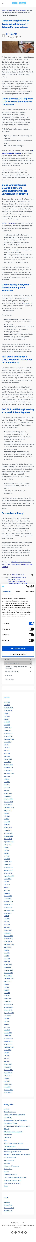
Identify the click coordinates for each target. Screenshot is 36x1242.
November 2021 (8, 836)
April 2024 (7, 753)
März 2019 (7, 927)
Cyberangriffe (20, 581)
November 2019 (8, 904)
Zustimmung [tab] (6, 591)
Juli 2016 (6, 1018)
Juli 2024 (6, 745)
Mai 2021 (6, 853)
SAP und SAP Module (10, 1157)
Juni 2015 (7, 1055)
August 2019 (7, 913)
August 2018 (7, 947)
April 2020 (7, 890)
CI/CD (10, 577)
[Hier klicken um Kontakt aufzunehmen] (12, 1232)
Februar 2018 (8, 964)
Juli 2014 (6, 1078)
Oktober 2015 (8, 1044)
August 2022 (7, 810)
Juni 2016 (7, 1021)
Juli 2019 (6, 916)
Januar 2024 (7, 762)
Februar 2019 (8, 930)
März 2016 (7, 1030)
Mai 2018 (6, 956)
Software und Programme (11, 1166)
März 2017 (7, 995)
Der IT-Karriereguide (19, 10)
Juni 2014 (7, 1081)
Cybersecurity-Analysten (15, 583)
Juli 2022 (6, 813)
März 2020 (7, 893)
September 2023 (9, 773)
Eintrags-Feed (8, 1205)
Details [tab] (18, 591)
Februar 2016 (8, 1033)
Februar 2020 (8, 896)
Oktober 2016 (8, 1010)
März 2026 (7, 705)
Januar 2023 (7, 796)
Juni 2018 (7, 953)
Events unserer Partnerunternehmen (14, 1114)
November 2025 (8, 707)
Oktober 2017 (8, 976)
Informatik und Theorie (10, 1123)
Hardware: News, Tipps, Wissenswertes (15, 1120)
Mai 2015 (6, 1058)
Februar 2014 (8, 1084)
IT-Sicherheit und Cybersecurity (13, 1132)
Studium (6, 1171)
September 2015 (9, 1047)
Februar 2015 (8, 1064)
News (5, 1140)
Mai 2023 (6, 784)
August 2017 (7, 981)
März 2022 (7, 824)
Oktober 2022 (8, 804)
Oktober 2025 (8, 710)
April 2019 (7, 924)
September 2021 (9, 842)
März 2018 (7, 961)
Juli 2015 (6, 1053)
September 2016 (9, 1013)
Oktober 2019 (8, 907)
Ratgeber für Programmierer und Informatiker (17, 1154)
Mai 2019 (6, 921)
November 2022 (8, 802)
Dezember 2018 (8, 936)
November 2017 (8, 973)
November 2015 (8, 1041)
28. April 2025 (13, 37)
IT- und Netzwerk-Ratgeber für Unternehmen (17, 1126)
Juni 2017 (6, 987)
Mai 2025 (6, 719)
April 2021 (7, 856)
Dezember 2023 (8, 765)
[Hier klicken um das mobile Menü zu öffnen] (3, 3)
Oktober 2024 (8, 736)
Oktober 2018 (8, 941)
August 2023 (7, 776)
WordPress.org (8, 1210)
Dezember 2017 (8, 970)
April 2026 (7, 702)
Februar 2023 (8, 793)
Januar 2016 (7, 1035)
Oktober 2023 (8, 770)
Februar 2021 (7, 861)
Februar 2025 (8, 727)
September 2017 (9, 978)
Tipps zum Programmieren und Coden (15, 1177)
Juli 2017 (6, 984)
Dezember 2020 (8, 867)
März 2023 (7, 790)
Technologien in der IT (10, 1174)
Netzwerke (26, 303)
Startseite (5, 10)
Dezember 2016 (8, 1004)
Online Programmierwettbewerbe (13, 1143)
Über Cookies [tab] (29, 591)
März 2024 (7, 756)
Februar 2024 (8, 759)
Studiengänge (8, 1169)
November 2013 (8, 1090)
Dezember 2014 (8, 1070)
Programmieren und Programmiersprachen (16, 1149)
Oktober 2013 (8, 1092)
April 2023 (7, 787)
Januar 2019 (7, 933)
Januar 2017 (7, 1001)
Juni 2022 (7, 816)
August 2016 (7, 1015)
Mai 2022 (6, 819)
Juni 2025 (7, 716)
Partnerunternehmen (10, 1146)
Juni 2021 (6, 850)
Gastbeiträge (7, 1117)
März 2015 (7, 1061)
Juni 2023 (7, 782)
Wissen (6, 1186)
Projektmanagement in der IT (12, 1151)
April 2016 (7, 1027)
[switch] (31, 629)
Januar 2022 (7, 830)
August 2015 (7, 1050)
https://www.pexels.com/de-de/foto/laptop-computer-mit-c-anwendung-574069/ (17, 564)
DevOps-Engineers (8, 223)
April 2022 (7, 822)
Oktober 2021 (8, 839)
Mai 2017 (6, 990)
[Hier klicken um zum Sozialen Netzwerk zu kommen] (15, 1232)
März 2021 (7, 859)
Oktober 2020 (8, 873)
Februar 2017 (7, 998)
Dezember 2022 (8, 799)
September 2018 (9, 944)
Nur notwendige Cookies (18, 654)
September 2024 (9, 739)
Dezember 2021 (8, 833)
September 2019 (9, 910)
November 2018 (8, 938)
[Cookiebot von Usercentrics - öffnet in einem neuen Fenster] (26, 586)
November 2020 (8, 870)
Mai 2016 (6, 1024)
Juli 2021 (6, 847)
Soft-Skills (7, 1163)
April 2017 (7, 993)
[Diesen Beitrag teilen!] (32, 575)
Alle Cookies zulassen (18, 648)
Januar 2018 (7, 967)
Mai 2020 (6, 887)
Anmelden (7, 1202)
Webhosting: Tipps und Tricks (12, 1180)
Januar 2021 (7, 864)
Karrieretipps (7, 1137)
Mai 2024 (6, 750)
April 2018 (7, 958)
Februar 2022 (8, 827)
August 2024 (7, 742)
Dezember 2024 (8, 733)
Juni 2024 (7, 747)
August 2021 (7, 844)
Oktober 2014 (8, 1072)
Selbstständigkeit (9, 1160)
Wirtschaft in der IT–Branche (12, 1183)
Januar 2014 (7, 1087)
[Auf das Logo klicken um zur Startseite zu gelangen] (19, 3)
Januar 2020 (7, 899)
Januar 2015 (7, 1067)
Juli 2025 (6, 713)
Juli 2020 (6, 881)
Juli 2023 (6, 779)
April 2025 (7, 722)
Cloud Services (16, 577)
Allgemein (6, 1109)
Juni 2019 (7, 918)
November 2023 (8, 767)
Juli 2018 (6, 950)
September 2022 (9, 807)
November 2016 (8, 1007)
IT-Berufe (6, 1129)
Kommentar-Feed (9, 1208)
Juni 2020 (7, 884)
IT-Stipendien (8, 1134)
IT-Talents (11, 33)
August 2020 (7, 879)
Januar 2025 (7, 730)
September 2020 (9, 876)
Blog (10, 10)
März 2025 (7, 725)
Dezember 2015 (8, 1038)
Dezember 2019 (8, 901)
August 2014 (7, 1075)
